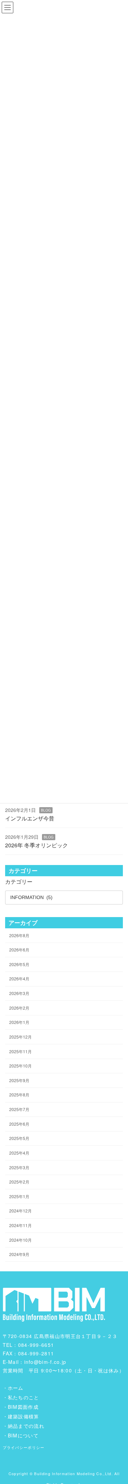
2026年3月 (19, 993)
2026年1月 (19, 1022)
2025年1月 (19, 1196)
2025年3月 (19, 1167)
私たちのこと (23, 1397)
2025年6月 (19, 1123)
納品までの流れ (26, 1425)
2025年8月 (19, 1094)
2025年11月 (20, 1051)
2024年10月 (20, 1239)
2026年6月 (19, 949)
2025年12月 (20, 1037)
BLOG (46, 810)
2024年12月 (20, 1210)
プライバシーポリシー (24, 1447)
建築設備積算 (23, 1416)
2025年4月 (19, 1153)
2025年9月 (19, 1080)
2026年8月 (19, 935)
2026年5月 (19, 964)
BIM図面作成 (23, 1406)
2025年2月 (19, 1182)
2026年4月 (19, 978)
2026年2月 (19, 1007)
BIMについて (23, 1435)
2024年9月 (19, 1254)
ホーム (16, 1387)
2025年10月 (20, 1066)
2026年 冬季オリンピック (36, 845)
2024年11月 (20, 1225)
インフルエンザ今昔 (29, 818)
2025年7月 (19, 1109)
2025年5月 (19, 1138)
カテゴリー (18, 881)
